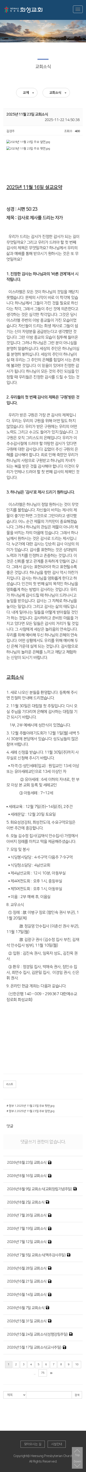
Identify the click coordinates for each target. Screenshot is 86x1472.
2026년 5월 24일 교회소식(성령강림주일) (37, 1334)
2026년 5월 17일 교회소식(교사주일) (34, 1347)
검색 (77, 1395)
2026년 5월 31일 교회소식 (27, 1321)
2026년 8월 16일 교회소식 (27, 1176)
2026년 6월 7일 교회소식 (25, 1308)
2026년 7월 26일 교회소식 (27, 1215)
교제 (26, 93)
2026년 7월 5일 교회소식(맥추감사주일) (36, 1255)
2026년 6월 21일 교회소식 (27, 1281)
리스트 (9, 1084)
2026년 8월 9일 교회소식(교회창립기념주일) (39, 1189)
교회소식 (55, 93)
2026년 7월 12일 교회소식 (27, 1242)
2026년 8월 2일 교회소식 (25, 1202)
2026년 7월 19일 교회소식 (27, 1229)
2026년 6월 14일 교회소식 (27, 1295)
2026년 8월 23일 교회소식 (27, 1163)
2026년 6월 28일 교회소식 (27, 1268)
